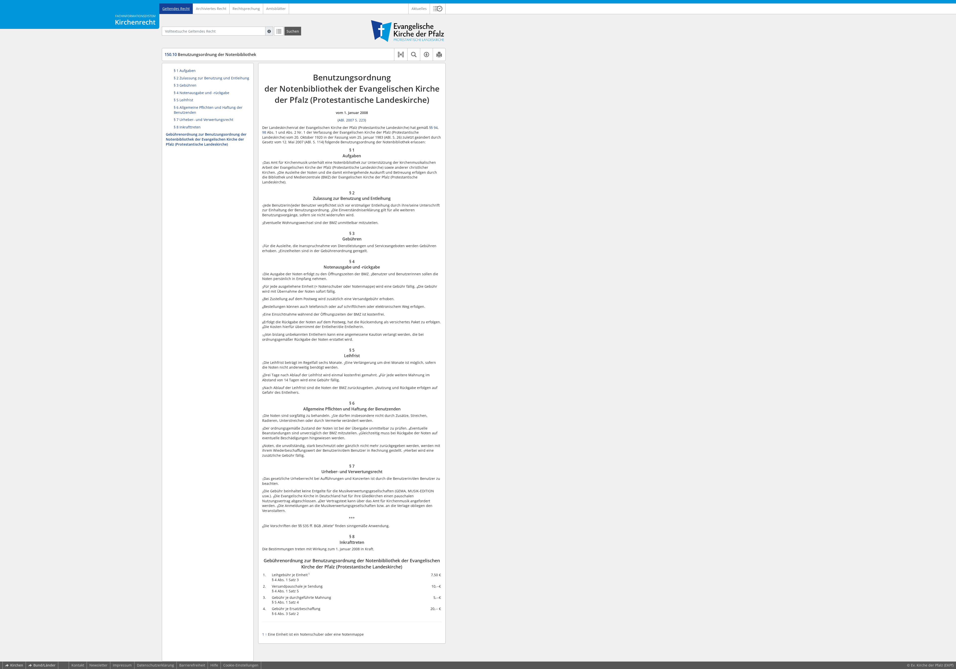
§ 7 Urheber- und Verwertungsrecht (203, 119)
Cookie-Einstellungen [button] (240, 665)
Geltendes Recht (176, 8)
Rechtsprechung (246, 8)
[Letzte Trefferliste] (279, 31)
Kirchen (16, 665)
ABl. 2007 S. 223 (352, 120)
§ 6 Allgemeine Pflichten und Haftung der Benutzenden (208, 110)
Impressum (122, 665)
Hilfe (214, 665)
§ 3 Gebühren (185, 85)
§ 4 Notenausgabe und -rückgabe (201, 92)
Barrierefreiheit (192, 665)
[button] (438, 8)
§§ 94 (433, 127)
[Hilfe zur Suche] (269, 31)
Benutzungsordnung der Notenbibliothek (210, 54)
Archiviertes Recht (211, 8)
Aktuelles (419, 8)
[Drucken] (439, 54)
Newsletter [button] (98, 665)
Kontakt (77, 665)
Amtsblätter (276, 8)
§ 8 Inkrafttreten (187, 127)
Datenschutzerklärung (155, 665)
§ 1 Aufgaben (185, 70)
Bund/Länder (44, 665)
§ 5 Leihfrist (183, 100)
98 (264, 132)
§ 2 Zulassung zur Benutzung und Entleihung (211, 78)
